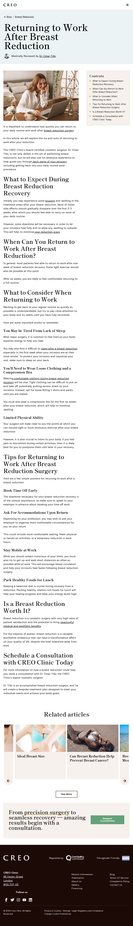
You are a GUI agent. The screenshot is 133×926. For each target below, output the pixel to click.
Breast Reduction (24, 16)
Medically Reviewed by (33, 56)
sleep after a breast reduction (59, 348)
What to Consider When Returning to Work (105, 98)
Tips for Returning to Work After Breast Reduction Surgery (109, 106)
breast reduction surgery (59, 130)
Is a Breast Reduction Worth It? (109, 111)
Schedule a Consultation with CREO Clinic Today (108, 118)
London (8, 880)
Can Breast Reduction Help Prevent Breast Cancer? (39, 758)
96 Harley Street (13, 876)
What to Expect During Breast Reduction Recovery (108, 83)
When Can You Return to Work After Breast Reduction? (108, 90)
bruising (50, 201)
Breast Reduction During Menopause (90, 758)
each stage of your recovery (49, 161)
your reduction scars (47, 232)
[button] (127, 5)
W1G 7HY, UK (11, 884)
